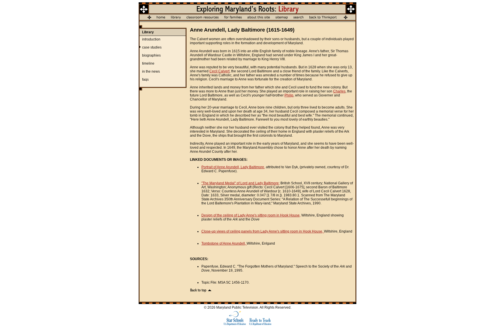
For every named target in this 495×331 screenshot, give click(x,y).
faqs (145, 80)
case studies (152, 47)
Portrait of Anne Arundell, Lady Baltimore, (233, 167)
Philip (288, 95)
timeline (148, 63)
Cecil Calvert (219, 71)
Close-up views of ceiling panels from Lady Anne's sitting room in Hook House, (262, 231)
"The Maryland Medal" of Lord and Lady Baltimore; (240, 183)
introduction (151, 39)
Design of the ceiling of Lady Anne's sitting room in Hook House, (250, 215)
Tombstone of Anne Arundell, (224, 243)
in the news (151, 71)
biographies (151, 55)
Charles (339, 91)
